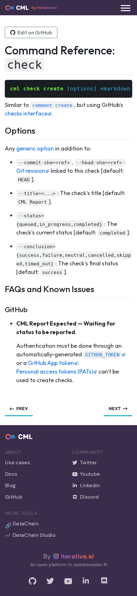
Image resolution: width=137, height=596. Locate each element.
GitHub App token (51, 363)
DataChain (22, 524)
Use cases (17, 462)
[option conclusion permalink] (7, 246)
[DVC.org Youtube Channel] (68, 581)
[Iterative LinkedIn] (86, 581)
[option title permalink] (7, 193)
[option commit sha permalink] (7, 162)
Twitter (88, 462)
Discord (89, 497)
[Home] (17, 7)
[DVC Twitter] (50, 581)
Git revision (30, 170)
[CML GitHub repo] (32, 581)
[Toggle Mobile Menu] (125, 8)
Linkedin (90, 485)
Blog (10, 485)
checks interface (26, 113)
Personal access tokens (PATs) (54, 371)
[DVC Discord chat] (104, 581)
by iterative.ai (44, 7)
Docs (11, 474)
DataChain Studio (34, 535)
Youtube (90, 474)
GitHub (13, 497)
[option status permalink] (7, 215)
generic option (35, 148)
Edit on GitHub (35, 32)
